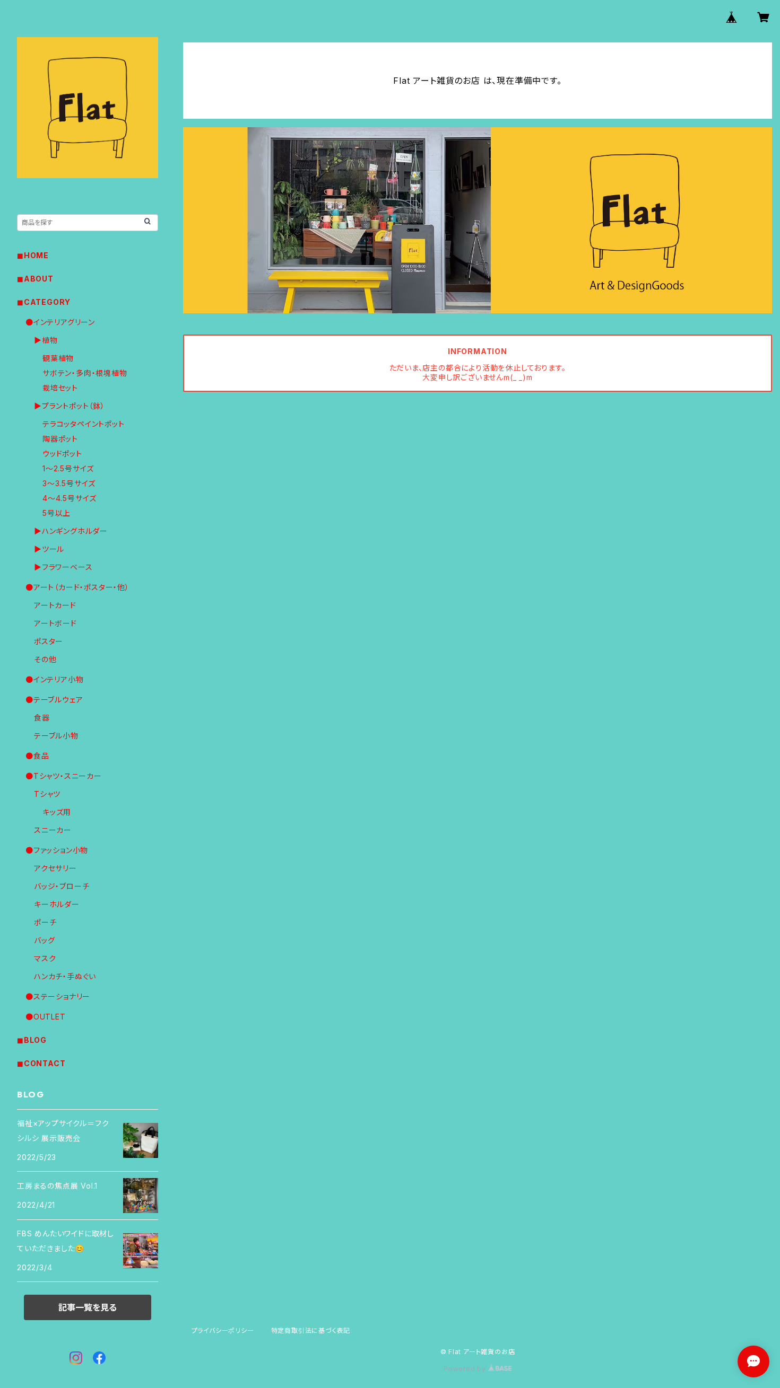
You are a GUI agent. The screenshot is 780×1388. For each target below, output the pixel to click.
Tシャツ (47, 793)
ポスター (48, 641)
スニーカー (53, 829)
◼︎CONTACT (41, 1063)
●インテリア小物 (54, 679)
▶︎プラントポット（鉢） (69, 405)
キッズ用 (56, 811)
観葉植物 (58, 358)
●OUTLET (45, 1016)
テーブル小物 (56, 735)
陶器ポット (60, 438)
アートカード (55, 605)
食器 (42, 717)
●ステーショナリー (57, 996)
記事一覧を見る (87, 1307)
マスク (45, 958)
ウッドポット (62, 453)
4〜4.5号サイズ (69, 498)
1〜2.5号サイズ (68, 468)
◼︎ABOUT (35, 278)
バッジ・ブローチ (61, 886)
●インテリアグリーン (60, 322)
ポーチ (45, 922)
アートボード (55, 623)
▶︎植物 (45, 340)
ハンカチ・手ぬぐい (65, 976)
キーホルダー (57, 904)
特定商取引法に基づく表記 (311, 1330)
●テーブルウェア (54, 699)
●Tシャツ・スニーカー (63, 775)
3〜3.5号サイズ (69, 483)
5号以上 (56, 512)
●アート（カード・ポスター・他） (77, 587)
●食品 (37, 755)
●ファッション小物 (56, 850)
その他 (45, 659)
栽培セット (60, 387)
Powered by (466, 1369)
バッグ (44, 940)
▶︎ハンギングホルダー (71, 530)
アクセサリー (55, 868)
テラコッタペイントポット (83, 423)
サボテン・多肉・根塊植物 (84, 372)
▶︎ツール (49, 549)
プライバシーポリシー (223, 1330)
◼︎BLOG (32, 1039)
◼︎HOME (33, 255)
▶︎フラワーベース (63, 567)
